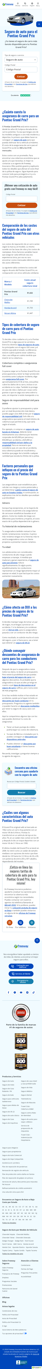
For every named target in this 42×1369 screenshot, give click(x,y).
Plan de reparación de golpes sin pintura (17, 1178)
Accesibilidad (26, 1277)
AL (6, 1207)
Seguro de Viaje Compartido (12, 1159)
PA (25, 1216)
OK (18, 1216)
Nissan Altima (10, 313)
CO (20, 1207)
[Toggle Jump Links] (39, 24)
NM (3, 1216)
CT (23, 1207)
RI (28, 1216)
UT (10, 1220)
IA (6, 1210)
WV (27, 1220)
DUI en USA (13, 630)
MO (11, 1213)
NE (29, 1213)
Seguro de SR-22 (8, 1112)
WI (23, 1220)
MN (6, 1213)
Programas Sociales (9, 1281)
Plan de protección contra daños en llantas (18, 1174)
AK (3, 1207)
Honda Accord (10, 308)
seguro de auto (20, 140)
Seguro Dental (26, 1095)
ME (35, 1210)
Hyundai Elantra (18, 1247)
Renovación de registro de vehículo (15, 1170)
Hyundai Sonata (32, 1247)
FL (33, 1207)
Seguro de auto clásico (10, 1115)
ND (26, 1213)
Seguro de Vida (26, 1087)
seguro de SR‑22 (23, 643)
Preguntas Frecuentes (29, 1273)
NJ (36, 1213)
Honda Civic (6, 1247)
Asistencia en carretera (11, 1163)
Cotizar (21, 76)
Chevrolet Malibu (8, 301)
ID (9, 1210)
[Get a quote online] (9, 922)
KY (21, 1210)
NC (22, 1213)
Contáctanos (25, 1265)
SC (31, 1216)
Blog (4, 1302)
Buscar (21, 792)
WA (20, 1220)
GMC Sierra (17, 1244)
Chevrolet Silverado (23, 1238)
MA (27, 1210)
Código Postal (10, 65)
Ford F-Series (7, 1244)
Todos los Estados (9, 1223)
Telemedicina (26, 1099)
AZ (13, 1207)
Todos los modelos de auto (12, 1254)
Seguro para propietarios (11, 1151)
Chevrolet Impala (8, 1234)
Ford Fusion (29, 1241)
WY (30, 1220)
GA (36, 1207)
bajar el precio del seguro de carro (16, 677)
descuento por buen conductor (15, 701)
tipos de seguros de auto (28, 344)
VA (13, 1220)
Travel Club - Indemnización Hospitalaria (26, 1137)
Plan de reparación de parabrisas (14, 1167)
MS (15, 1213)
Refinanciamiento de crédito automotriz (17, 1188)
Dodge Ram (19, 1241)
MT (18, 1213)
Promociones (7, 1285)
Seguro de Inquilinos (10, 1123)
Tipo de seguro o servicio (14, 55)
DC (27, 1207)
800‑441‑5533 (10, 905)
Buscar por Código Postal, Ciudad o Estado (21, 781)
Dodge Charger (8, 1241)
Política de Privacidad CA (11, 1322)
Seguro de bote (8, 1095)
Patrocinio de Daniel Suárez (9, 1290)
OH (14, 1216)
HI (3, 1210)
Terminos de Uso (21, 84)
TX (7, 1220)
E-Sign (4, 1326)
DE (30, 1207)
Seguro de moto (8, 1085)
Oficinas (6, 1297)
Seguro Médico (26, 1091)
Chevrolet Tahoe (8, 1238)
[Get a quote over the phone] (20, 922)
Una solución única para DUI (13, 1192)
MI (3, 1213)
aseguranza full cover (15, 379)
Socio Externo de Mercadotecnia (14, 1330)
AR (10, 1207)
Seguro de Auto (8, 1081)
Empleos (5, 1278)
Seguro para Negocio (10, 1148)
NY (11, 1216)
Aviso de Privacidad (9, 1318)
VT (16, 1220)
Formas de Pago (27, 1269)
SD (34, 1216)
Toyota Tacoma (31, 1250)
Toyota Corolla (19, 1250)
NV (7, 1216)
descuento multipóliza (30, 706)
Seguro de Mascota (28, 1103)
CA (16, 1207)
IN (14, 1210)
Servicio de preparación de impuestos (27, 1128)
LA (24, 1210)
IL (11, 1210)
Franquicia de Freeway (10, 1274)
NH (33, 1213)
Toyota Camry (7, 1250)
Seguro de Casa (8, 1119)
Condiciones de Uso (9, 1311)
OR (21, 1216)
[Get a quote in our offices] (32, 922)
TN (3, 1220)
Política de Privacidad (10, 1315)
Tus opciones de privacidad (12, 1333)
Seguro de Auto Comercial (12, 1155)
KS (17, 1210)
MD (31, 1210)
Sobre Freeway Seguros (7, 1269)
